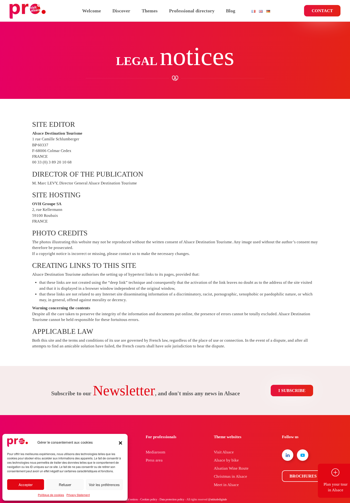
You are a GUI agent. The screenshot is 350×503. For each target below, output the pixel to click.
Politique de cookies (51, 495)
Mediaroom (155, 452)
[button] (120, 442)
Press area (154, 460)
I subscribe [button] (291, 390)
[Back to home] (28, 10)
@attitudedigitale (217, 499)
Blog (230, 10)
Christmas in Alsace (230, 476)
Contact (322, 10)
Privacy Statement (78, 495)
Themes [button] (150, 10)
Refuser (65, 484)
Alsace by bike (226, 460)
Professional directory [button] (192, 10)
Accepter (26, 484)
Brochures (303, 476)
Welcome (91, 10)
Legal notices (130, 499)
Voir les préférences (104, 484)
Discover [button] (121, 10)
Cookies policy (148, 499)
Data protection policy (172, 499)
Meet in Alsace (226, 485)
